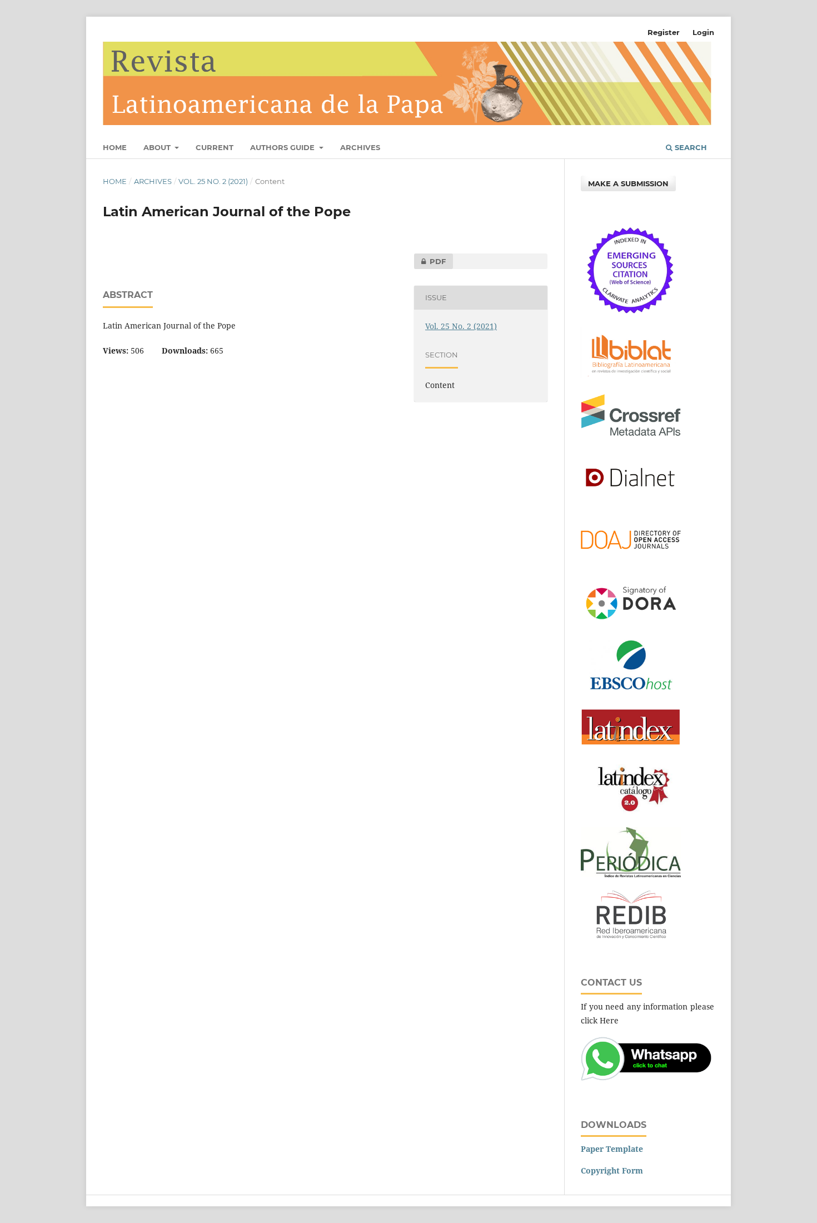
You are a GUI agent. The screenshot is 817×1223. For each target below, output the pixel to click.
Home (115, 147)
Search (689, 147)
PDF (430, 261)
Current (214, 147)
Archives (360, 147)
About (158, 147)
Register (663, 32)
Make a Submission (628, 183)
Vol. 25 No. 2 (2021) (213, 181)
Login (703, 32)
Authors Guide (283, 147)
